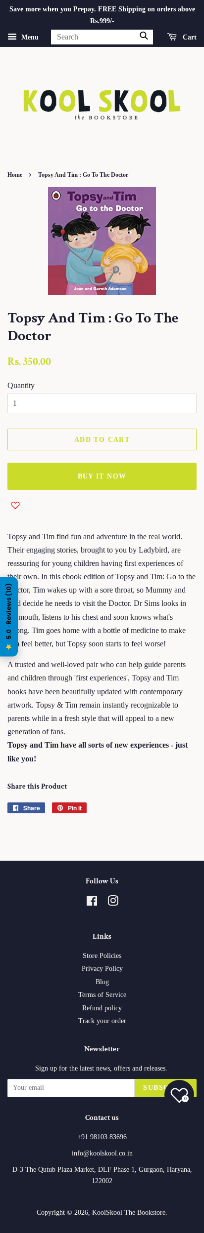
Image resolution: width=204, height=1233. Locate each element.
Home (14, 174)
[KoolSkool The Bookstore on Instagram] (112, 903)
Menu (29, 36)
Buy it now (102, 476)
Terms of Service (102, 994)
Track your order (102, 1021)
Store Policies (102, 955)
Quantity (21, 385)
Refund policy (102, 1008)
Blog (102, 982)
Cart (189, 36)
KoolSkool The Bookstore (128, 1212)
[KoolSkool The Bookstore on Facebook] (92, 903)
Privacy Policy (102, 968)
